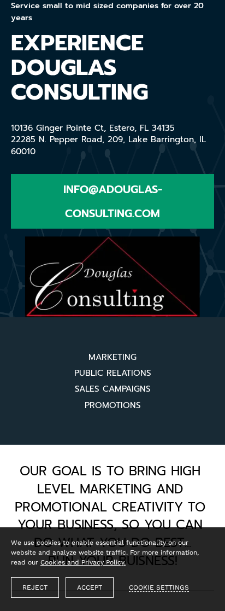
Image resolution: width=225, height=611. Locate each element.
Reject (35, 587)
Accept (89, 587)
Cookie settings (159, 587)
